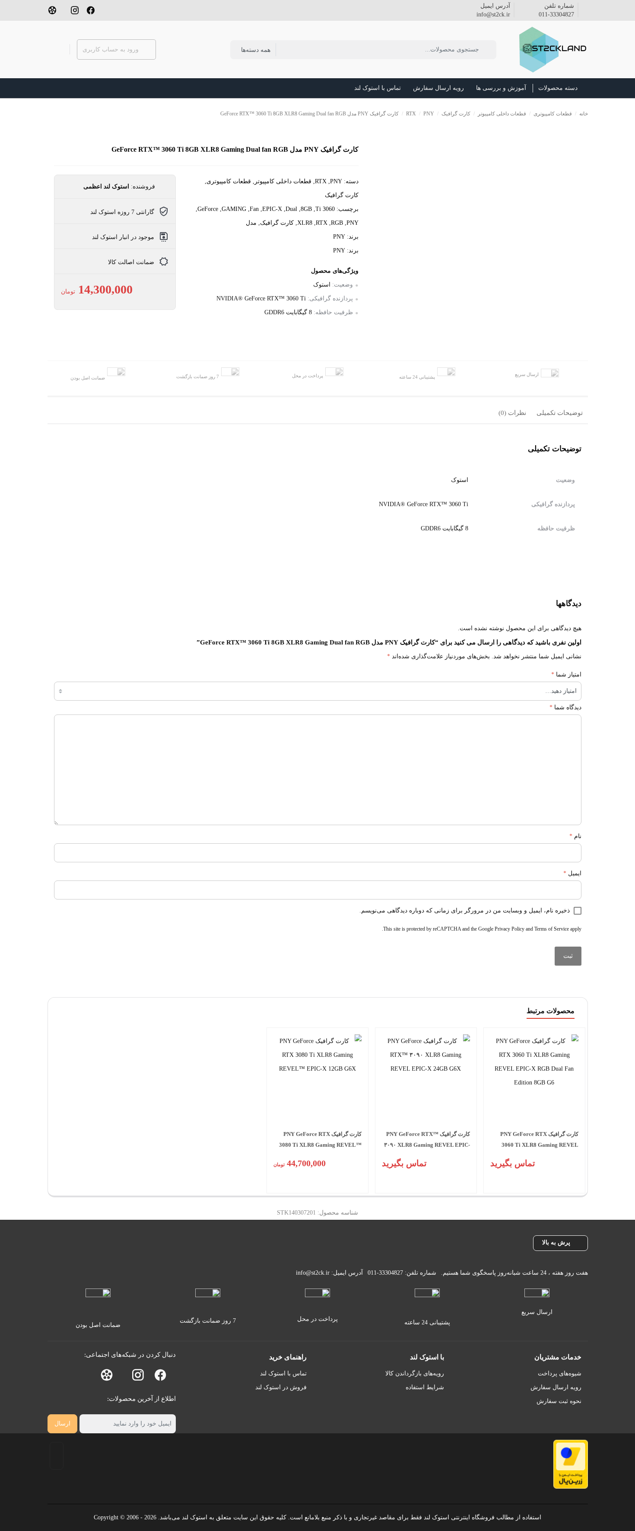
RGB (337, 223)
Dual (291, 209)
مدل (251, 223)
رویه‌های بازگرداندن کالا (414, 1373)
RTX (411, 114)
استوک (321, 284)
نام (575, 836)
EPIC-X (272, 209)
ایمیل (572, 873)
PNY (428, 114)
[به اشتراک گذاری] (580, 164)
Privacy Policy (509, 929)
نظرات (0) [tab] (512, 412)
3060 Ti (325, 209)
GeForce (207, 209)
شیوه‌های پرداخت (559, 1373)
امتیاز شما (566, 674)
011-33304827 (556, 14)
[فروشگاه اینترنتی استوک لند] (551, 49)
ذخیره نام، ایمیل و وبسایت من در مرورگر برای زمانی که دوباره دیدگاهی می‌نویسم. (464, 910)
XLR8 (304, 223)
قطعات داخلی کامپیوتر (502, 114)
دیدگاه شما (565, 707)
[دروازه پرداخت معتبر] (570, 1464)
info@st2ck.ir (493, 14)
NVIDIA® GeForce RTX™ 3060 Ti (261, 298)
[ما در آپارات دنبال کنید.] (52, 9)
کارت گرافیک (455, 114)
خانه (583, 114)
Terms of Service (551, 929)
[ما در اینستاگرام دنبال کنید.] (74, 9)
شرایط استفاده (425, 1387)
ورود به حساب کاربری (111, 49)
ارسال (62, 1423)
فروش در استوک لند (281, 1387)
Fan (254, 209)
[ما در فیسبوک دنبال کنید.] (90, 9)
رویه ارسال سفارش (555, 1387)
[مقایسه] (580, 183)
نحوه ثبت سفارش (559, 1401)
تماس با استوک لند (283, 1373)
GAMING (234, 209)
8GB (306, 209)
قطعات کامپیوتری (552, 114)
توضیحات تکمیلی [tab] (560, 412)
